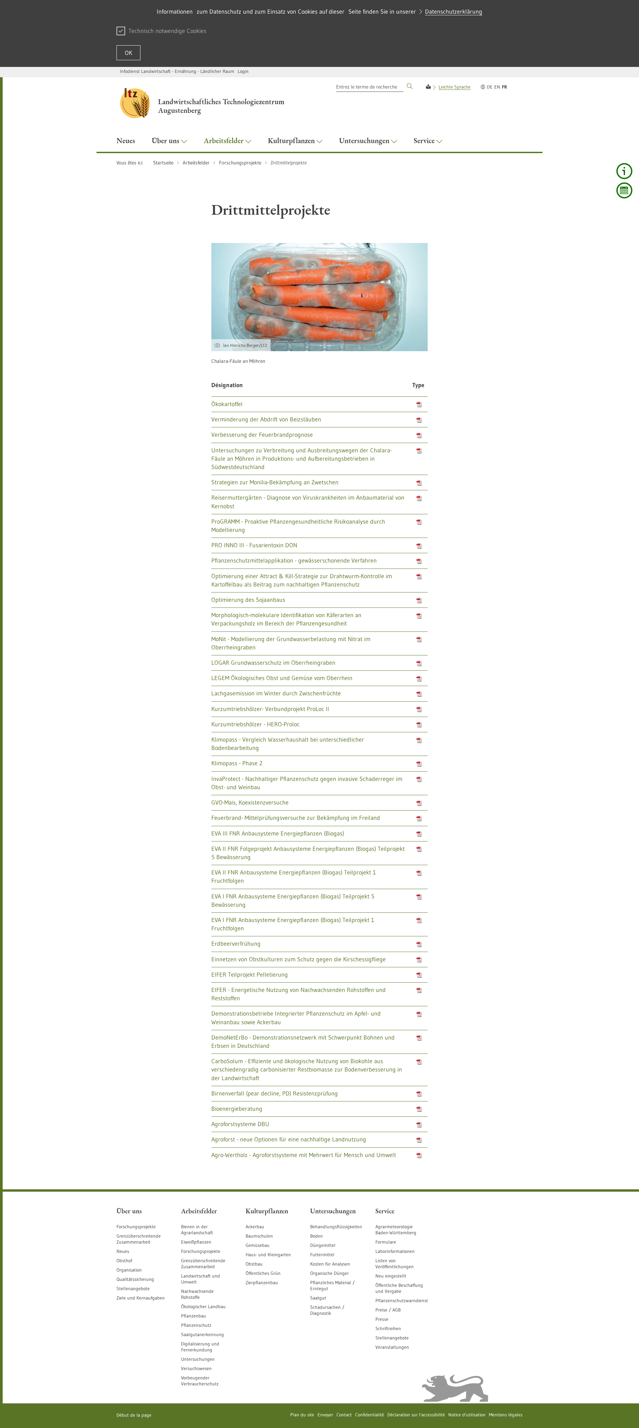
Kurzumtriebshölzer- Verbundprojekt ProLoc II (270, 709)
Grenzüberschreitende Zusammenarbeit (138, 1239)
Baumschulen (259, 1236)
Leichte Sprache (455, 87)
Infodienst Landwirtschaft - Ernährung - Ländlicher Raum (177, 71)
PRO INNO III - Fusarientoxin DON (254, 545)
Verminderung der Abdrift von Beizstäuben (266, 419)
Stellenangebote (133, 1289)
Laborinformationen (395, 1251)
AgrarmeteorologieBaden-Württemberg (395, 1230)
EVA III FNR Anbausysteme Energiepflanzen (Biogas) (277, 833)
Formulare (385, 1242)
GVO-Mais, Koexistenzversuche (250, 802)
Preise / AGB (388, 1310)
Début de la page (133, 1415)
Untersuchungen (198, 1359)
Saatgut (318, 1298)
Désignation (227, 385)
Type (418, 385)
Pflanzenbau (193, 1316)
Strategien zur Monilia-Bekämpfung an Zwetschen (274, 482)
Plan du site (302, 1415)
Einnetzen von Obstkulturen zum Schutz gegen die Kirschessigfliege (298, 959)
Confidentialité (369, 1415)
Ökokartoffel (227, 404)
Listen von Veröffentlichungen (394, 1264)
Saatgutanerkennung (202, 1334)
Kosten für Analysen (330, 1264)
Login (243, 71)
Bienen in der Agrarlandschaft (197, 1230)
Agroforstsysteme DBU (240, 1124)
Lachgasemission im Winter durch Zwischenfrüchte (276, 693)
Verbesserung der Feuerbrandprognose (262, 434)
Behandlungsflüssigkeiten (336, 1227)
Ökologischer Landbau (203, 1306)
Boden (316, 1236)
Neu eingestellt (390, 1276)
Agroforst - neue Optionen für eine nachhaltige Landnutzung (288, 1139)
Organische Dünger (329, 1273)
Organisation (129, 1270)
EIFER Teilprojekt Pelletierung (249, 974)
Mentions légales (506, 1415)
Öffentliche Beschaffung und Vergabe (399, 1288)
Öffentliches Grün (263, 1273)
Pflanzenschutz (196, 1325)
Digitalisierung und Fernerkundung (200, 1347)
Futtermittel (322, 1255)
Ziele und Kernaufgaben (140, 1298)
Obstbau (254, 1264)
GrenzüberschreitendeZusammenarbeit (203, 1264)
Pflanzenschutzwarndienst (401, 1301)
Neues (122, 1251)
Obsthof (124, 1261)
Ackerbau (255, 1227)
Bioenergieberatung (236, 1108)
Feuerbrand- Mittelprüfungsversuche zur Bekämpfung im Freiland (295, 818)
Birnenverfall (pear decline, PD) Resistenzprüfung (274, 1093)
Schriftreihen (388, 1328)
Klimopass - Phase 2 (236, 763)
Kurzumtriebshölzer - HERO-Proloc (255, 724)
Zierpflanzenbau (262, 1283)
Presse (381, 1319)
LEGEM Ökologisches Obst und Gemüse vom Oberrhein (281, 678)
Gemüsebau (258, 1245)
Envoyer (325, 1415)
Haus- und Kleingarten (268, 1255)
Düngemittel (322, 1245)
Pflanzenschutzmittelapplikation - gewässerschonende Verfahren (294, 560)
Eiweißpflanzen (196, 1242)
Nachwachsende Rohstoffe (197, 1294)
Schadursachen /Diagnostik (327, 1310)
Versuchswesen (196, 1368)
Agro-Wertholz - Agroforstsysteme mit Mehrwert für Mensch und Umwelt (303, 1155)
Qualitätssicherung (135, 1279)
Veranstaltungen (392, 1347)
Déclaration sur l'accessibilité (416, 1415)
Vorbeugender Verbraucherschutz (200, 1381)
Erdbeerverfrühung (236, 943)
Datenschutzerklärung (453, 11)
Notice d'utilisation (467, 1415)
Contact (344, 1415)
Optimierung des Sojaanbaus (248, 599)
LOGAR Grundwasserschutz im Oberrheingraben (273, 662)
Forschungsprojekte (136, 1227)
